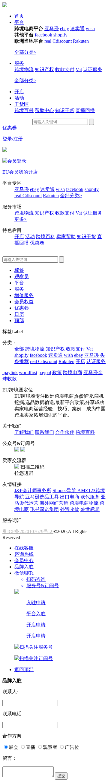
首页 (19, 16)
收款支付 (64, 69)
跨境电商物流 (84, 503)
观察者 (50, 747)
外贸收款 (69, 509)
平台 (19, 22)
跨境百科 (24, 110)
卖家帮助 (66, 236)
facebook (43, 34)
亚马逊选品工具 (42, 496)
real (48, 41)
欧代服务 (90, 496)
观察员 (21, 276)
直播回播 (85, 110)
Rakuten (81, 41)
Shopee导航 (64, 490)
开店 (19, 91)
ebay (64, 28)
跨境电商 (72, 372)
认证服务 (92, 69)
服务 (19, 63)
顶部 (19, 320)
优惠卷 (37, 242)
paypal (44, 372)
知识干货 (64, 110)
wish (90, 28)
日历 (19, 314)
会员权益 (24, 301)
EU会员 (10, 172)
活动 (19, 97)
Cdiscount (62, 41)
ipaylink (10, 372)
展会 (13, 747)
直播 (30, 747)
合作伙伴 (64, 432)
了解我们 (24, 432)
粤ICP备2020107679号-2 (27, 531)
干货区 (21, 104)
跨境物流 (24, 69)
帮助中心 (44, 110)
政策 (57, 372)
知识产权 (44, 69)
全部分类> (25, 52)
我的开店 (28, 172)
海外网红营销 (54, 503)
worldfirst (28, 372)
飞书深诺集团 (44, 509)
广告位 (72, 747)
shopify (60, 34)
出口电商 (69, 496)
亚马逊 (51, 28)
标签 (19, 270)
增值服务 (24, 295)
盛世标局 (90, 509)
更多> (20, 219)
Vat (79, 69)
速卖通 (77, 28)
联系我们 (44, 432)
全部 (19, 348)
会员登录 (16, 160)
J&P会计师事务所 (32, 490)
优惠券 (9, 127)
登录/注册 (12, 138)
